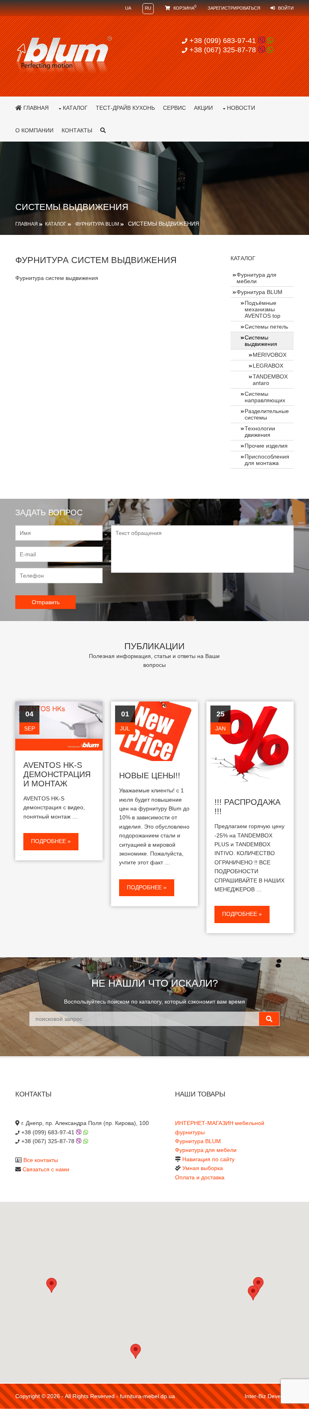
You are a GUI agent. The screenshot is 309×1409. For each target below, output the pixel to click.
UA (128, 8)
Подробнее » (51, 841)
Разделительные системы (267, 414)
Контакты (77, 130)
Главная (35, 108)
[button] (253, 1293)
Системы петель (266, 326)
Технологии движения (260, 431)
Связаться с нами (46, 1169)
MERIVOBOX (269, 355)
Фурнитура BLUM (97, 224)
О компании (34, 130)
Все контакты (40, 1160)
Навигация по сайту (208, 1159)
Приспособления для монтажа (267, 459)
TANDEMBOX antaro (270, 379)
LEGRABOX (268, 365)
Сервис (174, 108)
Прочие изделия (266, 445)
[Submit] (269, 1019)
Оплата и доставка (200, 1177)
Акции (203, 108)
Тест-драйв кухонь (125, 108)
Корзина (184, 8)
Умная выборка (202, 1168)
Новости (241, 108)
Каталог (75, 108)
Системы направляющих (265, 397)
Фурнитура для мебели (256, 278)
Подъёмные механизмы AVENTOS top (262, 309)
